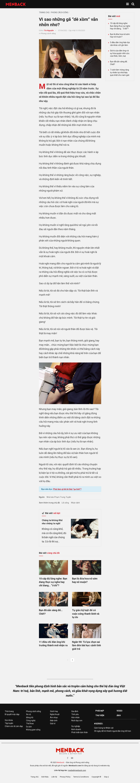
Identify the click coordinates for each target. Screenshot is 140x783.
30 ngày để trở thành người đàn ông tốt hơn (112, 731)
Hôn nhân (75, 717)
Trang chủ (44, 12)
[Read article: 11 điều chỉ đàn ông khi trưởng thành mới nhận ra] (53, 631)
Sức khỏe (9, 720)
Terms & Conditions (81, 777)
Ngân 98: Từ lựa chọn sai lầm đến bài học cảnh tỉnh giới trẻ (86, 645)
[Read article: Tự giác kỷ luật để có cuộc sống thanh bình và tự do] (86, 599)
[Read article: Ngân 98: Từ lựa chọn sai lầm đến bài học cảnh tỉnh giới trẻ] (86, 631)
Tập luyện (9, 723)
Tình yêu (75, 714)
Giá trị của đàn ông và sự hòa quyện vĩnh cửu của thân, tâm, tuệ (119, 53)
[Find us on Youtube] (72, 758)
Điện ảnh (53, 720)
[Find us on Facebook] (67, 758)
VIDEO (119, 711)
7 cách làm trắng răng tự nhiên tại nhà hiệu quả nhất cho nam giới (119, 72)
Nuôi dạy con (76, 720)
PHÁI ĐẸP (99, 711)
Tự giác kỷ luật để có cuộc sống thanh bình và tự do (85, 613)
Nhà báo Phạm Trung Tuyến (59, 497)
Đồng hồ (29, 717)
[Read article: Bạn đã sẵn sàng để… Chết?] (53, 599)
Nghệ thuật (54, 714)
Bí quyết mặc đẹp (12, 714)
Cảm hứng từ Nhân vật (103, 728)
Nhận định (75, 503)
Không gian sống (33, 730)
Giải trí (52, 723)
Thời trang (9, 711)
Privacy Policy (65, 777)
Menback (60, 762)
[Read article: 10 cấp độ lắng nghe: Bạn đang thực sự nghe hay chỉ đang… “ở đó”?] (53, 567)
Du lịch (29, 727)
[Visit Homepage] (16, 4)
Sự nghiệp (75, 726)
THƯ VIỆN (99, 715)
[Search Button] (133, 4)
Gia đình (74, 711)
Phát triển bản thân (79, 732)
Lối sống (65, 503)
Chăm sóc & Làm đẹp (14, 726)
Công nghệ (30, 720)
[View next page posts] (72, 660)
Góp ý (106, 777)
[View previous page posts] (68, 660)
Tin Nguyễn (49, 30)
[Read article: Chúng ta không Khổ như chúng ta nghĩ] (84, 528)
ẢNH (119, 715)
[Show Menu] (127, 4)
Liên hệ (54, 777)
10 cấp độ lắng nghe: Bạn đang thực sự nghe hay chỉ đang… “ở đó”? (53, 582)
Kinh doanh (76, 729)
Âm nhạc (54, 717)
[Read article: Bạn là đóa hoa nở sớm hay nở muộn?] (86, 567)
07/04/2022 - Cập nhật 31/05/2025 (71, 30)
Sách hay (54, 711)
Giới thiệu (45, 777)
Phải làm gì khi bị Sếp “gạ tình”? (67, 489)
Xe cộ (28, 714)
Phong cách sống (59, 12)
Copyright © (96, 777)
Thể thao (30, 723)
